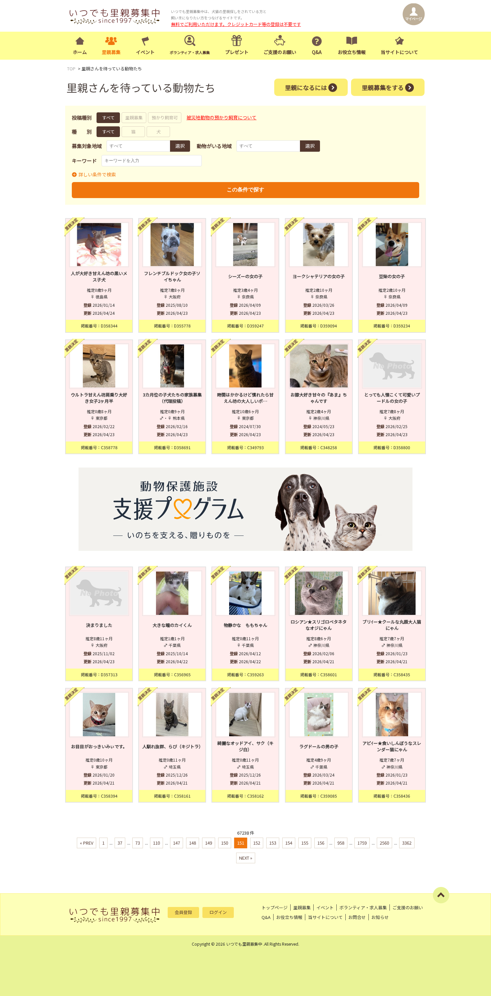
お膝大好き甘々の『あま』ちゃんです (319, 397)
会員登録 (183, 912)
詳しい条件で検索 (97, 174)
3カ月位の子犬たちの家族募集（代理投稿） (172, 397)
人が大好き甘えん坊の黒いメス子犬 (99, 276)
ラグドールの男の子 (318, 746)
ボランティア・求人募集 (363, 907)
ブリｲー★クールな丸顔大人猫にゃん (391, 625)
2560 (384, 843)
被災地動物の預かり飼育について (221, 117)
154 (288, 843)
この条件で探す (245, 189)
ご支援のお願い (280, 52)
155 (304, 843)
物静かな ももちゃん (245, 625)
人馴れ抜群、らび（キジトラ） (172, 746)
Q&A (317, 52)
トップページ (275, 907)
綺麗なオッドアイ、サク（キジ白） (245, 746)
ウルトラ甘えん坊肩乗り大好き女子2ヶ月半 (99, 397)
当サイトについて (399, 52)
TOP (71, 68)
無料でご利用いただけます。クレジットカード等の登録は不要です (236, 24)
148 (192, 843)
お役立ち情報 (352, 52)
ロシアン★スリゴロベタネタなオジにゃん (319, 625)
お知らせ (380, 917)
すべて (108, 117)
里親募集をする (383, 87)
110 (156, 843)
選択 (180, 145)
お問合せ (357, 917)
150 (224, 843)
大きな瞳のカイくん (172, 625)
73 (137, 843)
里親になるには (306, 87)
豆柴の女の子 (392, 276)
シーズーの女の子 (245, 276)
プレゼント (237, 52)
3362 (407, 843)
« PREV (86, 843)
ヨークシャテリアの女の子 (319, 276)
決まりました (99, 625)
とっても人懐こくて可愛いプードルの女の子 (392, 397)
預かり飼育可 (165, 117)
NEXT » (245, 858)
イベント (145, 52)
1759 (362, 843)
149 (208, 843)
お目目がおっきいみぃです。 (99, 746)
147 (176, 843)
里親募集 (111, 52)
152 (256, 843)
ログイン (218, 912)
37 (120, 843)
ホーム (80, 52)
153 (272, 843)
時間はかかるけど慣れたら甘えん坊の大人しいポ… (245, 397)
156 (320, 843)
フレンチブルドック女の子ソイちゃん (172, 276)
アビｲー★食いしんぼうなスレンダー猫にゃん (391, 746)
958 (340, 843)
